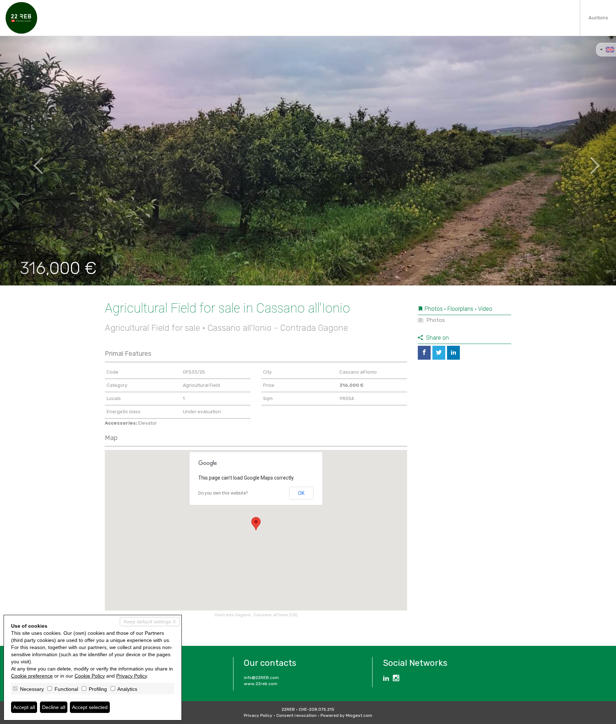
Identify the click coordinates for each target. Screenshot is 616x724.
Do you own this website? (223, 493)
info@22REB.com (261, 677)
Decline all (53, 707)
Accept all (24, 707)
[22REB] (21, 18)
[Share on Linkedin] (453, 353)
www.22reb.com (260, 683)
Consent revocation (296, 715)
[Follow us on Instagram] (396, 679)
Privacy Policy (258, 715)
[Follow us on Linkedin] (386, 679)
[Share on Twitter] (438, 353)
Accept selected (90, 707)
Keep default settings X (150, 621)
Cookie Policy (90, 676)
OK (301, 493)
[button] (31, 160)
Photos (435, 320)
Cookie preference (32, 676)
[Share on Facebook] (424, 353)
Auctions (598, 17)
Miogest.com (359, 715)
